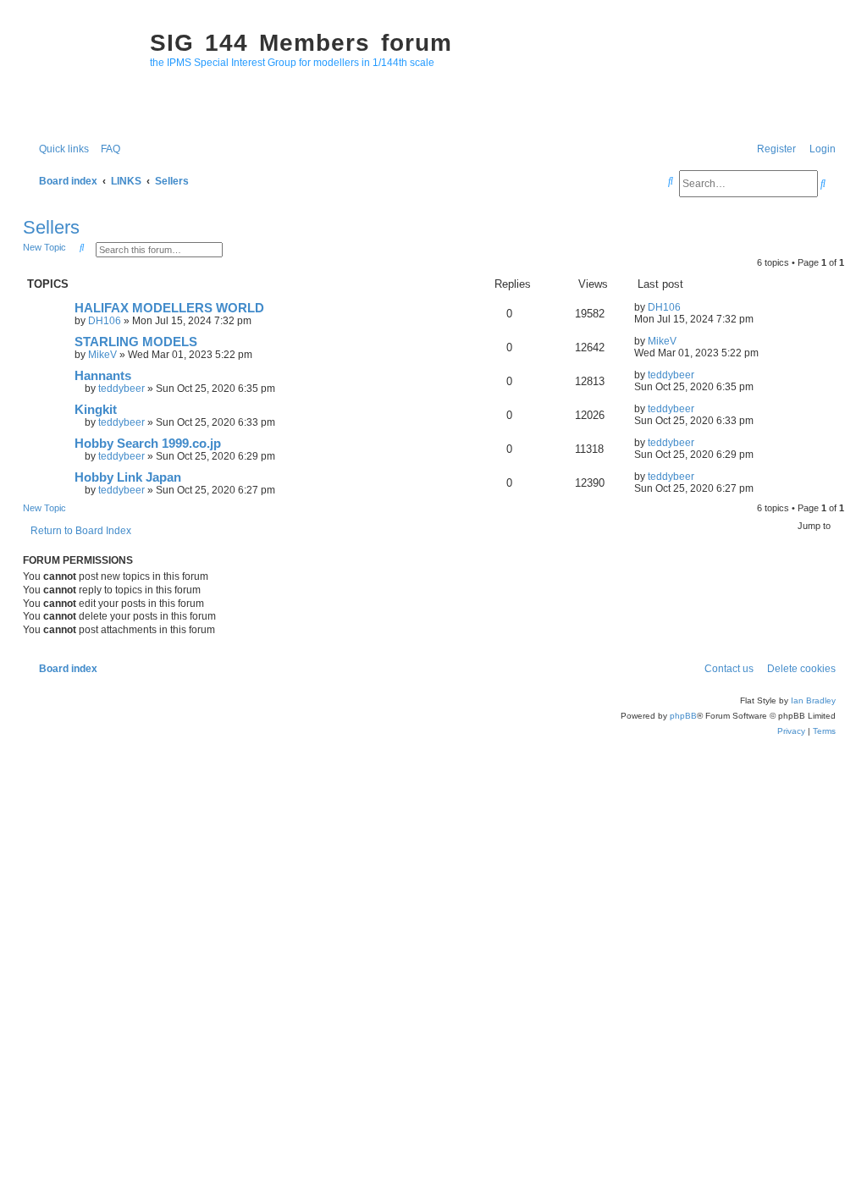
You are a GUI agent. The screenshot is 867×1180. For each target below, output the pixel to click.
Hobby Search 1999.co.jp (148, 443)
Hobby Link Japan (128, 477)
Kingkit (96, 409)
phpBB (683, 715)
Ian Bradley (813, 700)
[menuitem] (106, 149)
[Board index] (82, 73)
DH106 (104, 321)
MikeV (102, 355)
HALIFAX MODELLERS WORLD (169, 308)
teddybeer (121, 388)
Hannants (103, 376)
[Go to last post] (687, 307)
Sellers (51, 227)
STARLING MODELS (136, 342)
